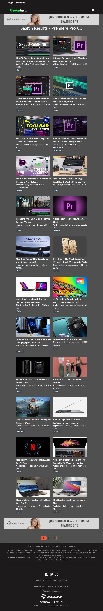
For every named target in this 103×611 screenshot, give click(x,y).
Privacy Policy (41, 580)
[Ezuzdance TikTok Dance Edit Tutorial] (70, 376)
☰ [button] (93, 10)
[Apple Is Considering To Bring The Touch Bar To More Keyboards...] (70, 457)
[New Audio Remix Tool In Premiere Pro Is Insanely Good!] (70, 95)
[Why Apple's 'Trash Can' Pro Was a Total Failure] (33, 376)
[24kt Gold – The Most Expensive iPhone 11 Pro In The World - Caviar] (70, 256)
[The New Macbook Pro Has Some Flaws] (70, 497)
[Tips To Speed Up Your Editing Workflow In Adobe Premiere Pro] (70, 175)
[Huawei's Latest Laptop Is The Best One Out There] (33, 497)
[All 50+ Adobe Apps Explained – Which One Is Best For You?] (70, 296)
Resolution (20, 431)
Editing (56, 67)
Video (19, 230)
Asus (55, 348)
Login (11, 3)
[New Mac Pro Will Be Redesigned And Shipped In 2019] (33, 256)
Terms (49, 580)
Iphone (56, 271)
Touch (56, 471)
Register (20, 3)
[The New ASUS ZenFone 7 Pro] (70, 336)
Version (56, 311)
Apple (19, 271)
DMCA (64, 580)
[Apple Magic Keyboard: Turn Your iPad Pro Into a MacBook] (33, 296)
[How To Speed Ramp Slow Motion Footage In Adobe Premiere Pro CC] (33, 55)
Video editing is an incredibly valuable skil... (70, 64)
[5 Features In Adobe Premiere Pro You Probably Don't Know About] (33, 95)
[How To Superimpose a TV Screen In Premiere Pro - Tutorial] (33, 175)
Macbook (57, 431)
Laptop (19, 512)
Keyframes (57, 150)
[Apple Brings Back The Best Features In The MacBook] (70, 416)
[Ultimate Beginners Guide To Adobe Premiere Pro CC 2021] (70, 55)
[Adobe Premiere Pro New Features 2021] (70, 216)
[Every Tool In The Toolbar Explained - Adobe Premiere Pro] (33, 135)
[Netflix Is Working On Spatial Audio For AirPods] (33, 457)
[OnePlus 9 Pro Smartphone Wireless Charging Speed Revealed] (33, 336)
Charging (20, 351)
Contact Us (57, 580)
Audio (56, 110)
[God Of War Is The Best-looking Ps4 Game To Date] (33, 416)
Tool (18, 150)
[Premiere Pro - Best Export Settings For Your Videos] (33, 216)
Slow (18, 70)
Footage (19, 190)
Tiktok (56, 391)
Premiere (20, 110)
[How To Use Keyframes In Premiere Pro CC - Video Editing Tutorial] (70, 135)
